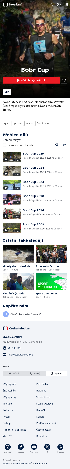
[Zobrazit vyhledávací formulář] (51, 4)
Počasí (6, 416)
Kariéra (40, 416)
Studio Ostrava (44, 403)
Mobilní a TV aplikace (14, 429)
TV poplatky (9, 397)
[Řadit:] (64, 144)
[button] (13, 157)
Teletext (7, 403)
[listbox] (35, 373)
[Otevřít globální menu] (66, 4)
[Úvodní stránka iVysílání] (12, 5)
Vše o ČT (7, 436)
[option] (13, 373)
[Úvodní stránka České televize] (16, 328)
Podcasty (8, 410)
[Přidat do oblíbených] (64, 80)
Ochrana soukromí (22, 463)
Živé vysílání (9, 390)
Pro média (42, 384)
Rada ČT (40, 410)
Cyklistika (17, 123)
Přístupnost (41, 463)
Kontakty (41, 436)
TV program (9, 384)
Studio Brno (42, 397)
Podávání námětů (46, 423)
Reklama (41, 390)
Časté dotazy (43, 429)
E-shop (7, 423)
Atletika (30, 123)
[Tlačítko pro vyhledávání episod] (57, 145)
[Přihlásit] (59, 4)
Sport (7, 123)
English (6, 463)
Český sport (43, 123)
